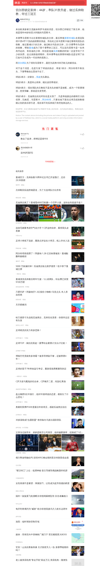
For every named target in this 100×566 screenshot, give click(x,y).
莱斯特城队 (69, 38)
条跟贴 (49, 161)
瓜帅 (55, 51)
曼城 (31, 47)
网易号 (24, 3)
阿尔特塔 (46, 99)
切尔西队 (22, 62)
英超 (38, 76)
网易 (17, 3)
